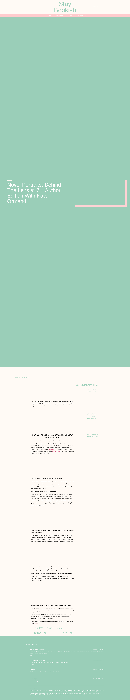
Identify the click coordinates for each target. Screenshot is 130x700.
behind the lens (37, 628)
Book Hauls (87, 458)
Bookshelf (60, 15)
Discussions (87, 474)
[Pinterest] (37, 7)
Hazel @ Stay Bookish (37, 660)
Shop (71, 15)
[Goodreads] (33, 7)
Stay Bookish (65, 7)
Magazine (47, 15)
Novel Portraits (54, 628)
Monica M (32, 688)
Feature (52, 627)
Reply (31, 655)
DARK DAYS (52, 449)
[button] (110, 15)
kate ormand (46, 628)
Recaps (87, 462)
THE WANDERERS (57, 451)
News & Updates (87, 470)
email (36, 623)
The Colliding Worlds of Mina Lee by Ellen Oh (92, 436)
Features (86, 466)
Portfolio (82, 15)
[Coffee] (41, 7)
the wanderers (63, 628)
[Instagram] (29, 7)
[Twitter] (26, 7)
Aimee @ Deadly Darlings (36, 649)
